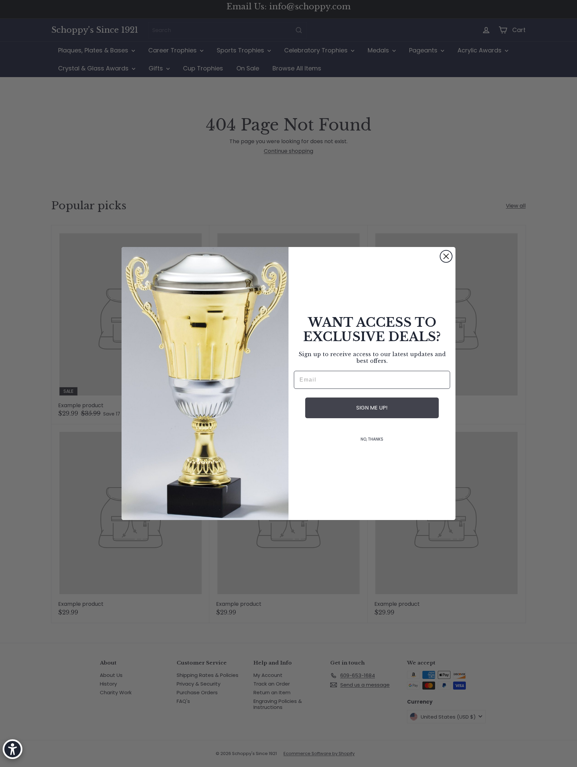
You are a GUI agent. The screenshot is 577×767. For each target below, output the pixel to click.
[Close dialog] (446, 256)
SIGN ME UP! (372, 408)
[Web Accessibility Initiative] (12, 749)
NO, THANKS (372, 439)
